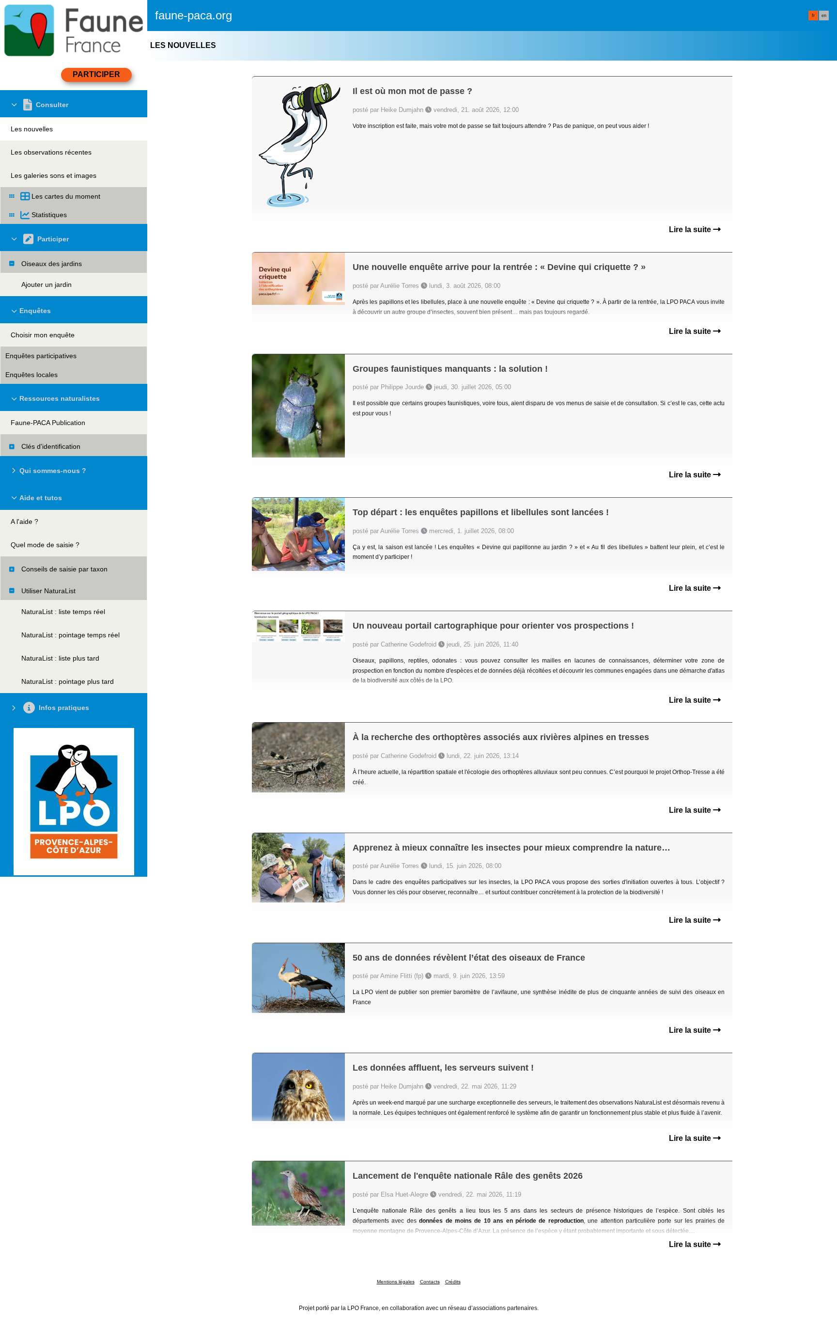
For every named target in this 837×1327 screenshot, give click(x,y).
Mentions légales (396, 1281)
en (824, 15)
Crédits (453, 1281)
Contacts (430, 1281)
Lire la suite (691, 229)
